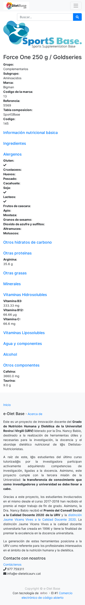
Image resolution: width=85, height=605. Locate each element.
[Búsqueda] (77, 17)
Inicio (7, 405)
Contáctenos (12, 564)
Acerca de (35, 414)
